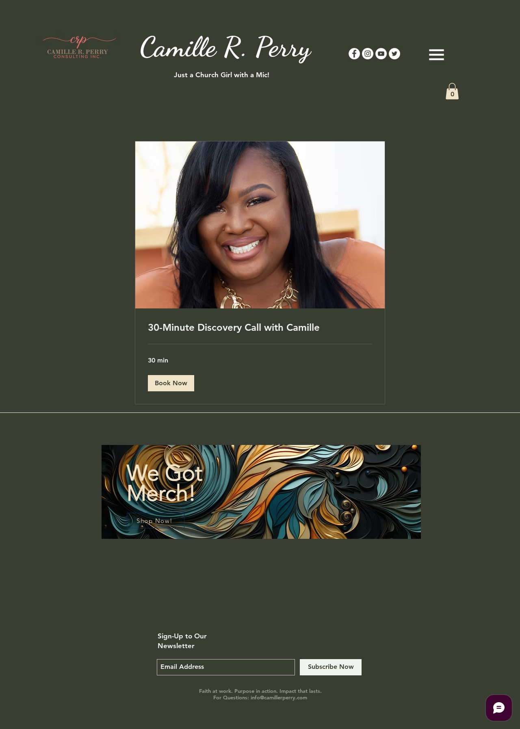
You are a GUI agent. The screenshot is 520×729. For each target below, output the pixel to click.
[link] (260, 327)
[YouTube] (381, 53)
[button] (452, 91)
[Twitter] (394, 53)
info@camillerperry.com (279, 697)
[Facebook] (354, 53)
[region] (261, 502)
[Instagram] (367, 53)
